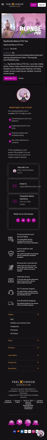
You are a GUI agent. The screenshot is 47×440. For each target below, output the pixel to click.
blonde (11, 73)
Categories (14, 326)
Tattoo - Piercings (28, 57)
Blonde (39, 55)
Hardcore (18, 57)
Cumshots (19, 55)
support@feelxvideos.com (30, 186)
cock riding (37, 69)
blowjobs (7, 69)
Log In (33, 5)
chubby (40, 64)
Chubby (16, 60)
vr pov (31, 64)
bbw (35, 64)
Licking (11, 57)
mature (11, 66)
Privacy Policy (17, 401)
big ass (23, 71)
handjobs (30, 71)
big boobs (34, 66)
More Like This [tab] (10, 78)
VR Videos (14, 333)
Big (9, 64)
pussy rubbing (16, 69)
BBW (11, 60)
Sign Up (42, 5)
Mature (19, 64)
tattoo (17, 66)
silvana (6, 73)
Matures (33, 55)
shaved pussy (25, 66)
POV (8, 60)
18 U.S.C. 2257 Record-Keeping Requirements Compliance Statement (28, 405)
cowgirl (6, 71)
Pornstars (14, 330)
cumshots (37, 71)
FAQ (12, 319)
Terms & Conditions (8, 401)
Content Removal (40, 401)
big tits (6, 66)
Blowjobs (11, 55)
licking (40, 66)
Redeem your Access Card (20, 323)
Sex (27, 64)
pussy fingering (26, 69)
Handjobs (26, 55)
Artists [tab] (21, 78)
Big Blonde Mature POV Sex (16, 41)
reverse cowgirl (14, 71)
